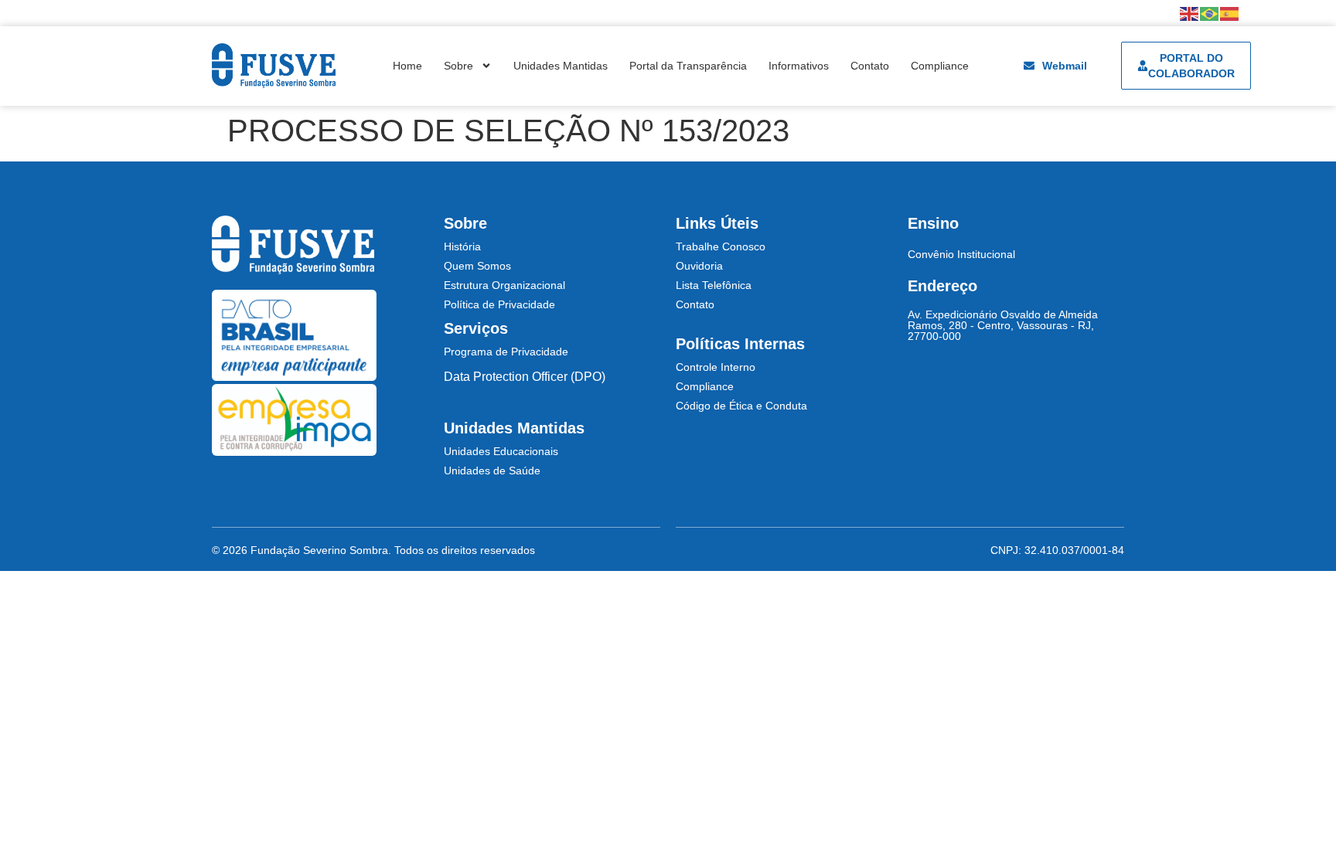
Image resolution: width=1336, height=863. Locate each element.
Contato (869, 65)
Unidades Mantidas (560, 65)
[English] (1190, 12)
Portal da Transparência (688, 65)
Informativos (799, 65)
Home (407, 65)
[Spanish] (1230, 12)
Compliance (940, 65)
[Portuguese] (1210, 12)
